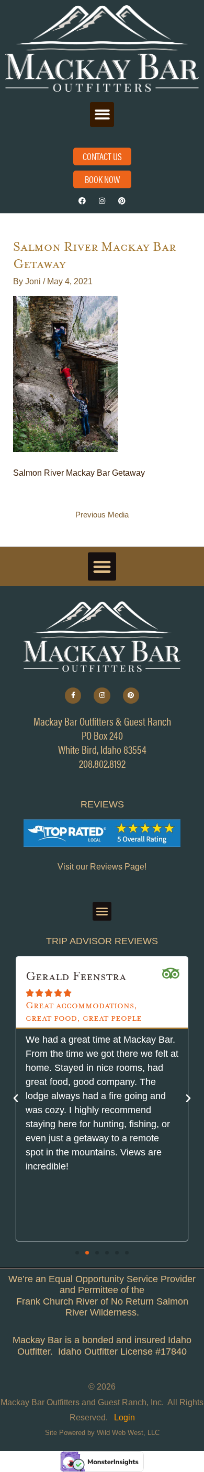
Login (124, 1417)
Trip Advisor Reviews (102, 941)
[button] (102, 114)
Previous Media (102, 515)
